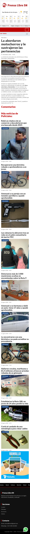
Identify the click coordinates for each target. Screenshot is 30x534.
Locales (3, 507)
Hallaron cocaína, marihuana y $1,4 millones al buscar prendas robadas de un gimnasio (15, 370)
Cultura (13, 485)
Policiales (3, 37)
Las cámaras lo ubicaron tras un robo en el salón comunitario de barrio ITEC (15, 235)
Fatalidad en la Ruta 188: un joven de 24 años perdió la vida (14, 402)
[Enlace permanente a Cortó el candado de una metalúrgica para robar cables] (15, 440)
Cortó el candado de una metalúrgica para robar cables (14, 427)
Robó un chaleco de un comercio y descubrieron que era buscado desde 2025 (14, 123)
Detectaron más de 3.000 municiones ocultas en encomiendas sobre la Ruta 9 (13, 276)
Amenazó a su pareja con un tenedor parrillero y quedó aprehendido (13, 195)
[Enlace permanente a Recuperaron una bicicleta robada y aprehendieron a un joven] (15, 180)
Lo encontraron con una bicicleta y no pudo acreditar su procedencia (15, 339)
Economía (3, 511)
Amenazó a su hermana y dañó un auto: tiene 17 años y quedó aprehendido (14, 308)
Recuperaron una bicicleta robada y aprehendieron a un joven (13, 167)
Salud (7, 485)
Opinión (19, 485)
